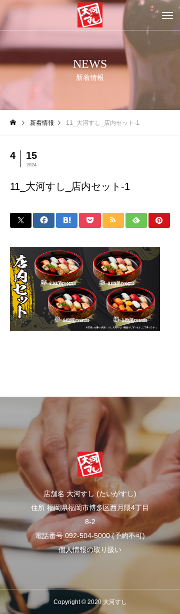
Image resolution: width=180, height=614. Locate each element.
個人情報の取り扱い (90, 550)
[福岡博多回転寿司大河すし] (90, 14)
